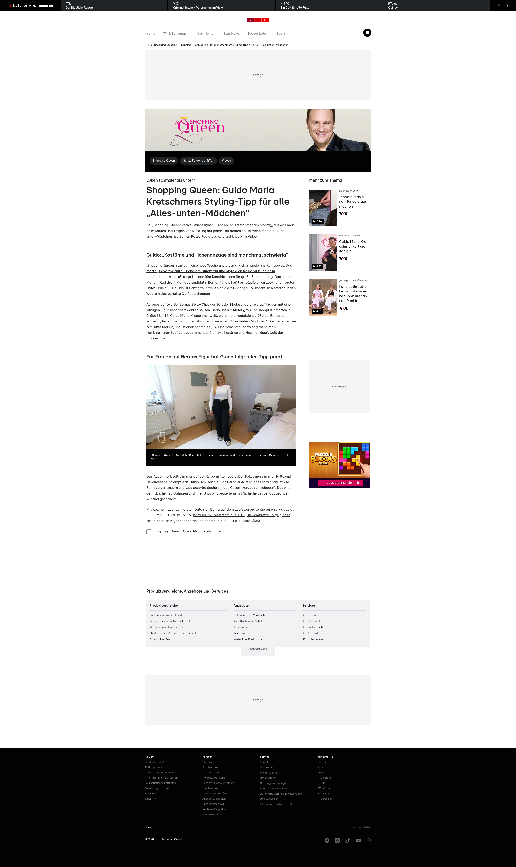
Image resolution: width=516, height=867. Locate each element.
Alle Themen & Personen (160, 772)
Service (264, 757)
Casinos (207, 762)
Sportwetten (210, 767)
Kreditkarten (210, 788)
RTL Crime (324, 788)
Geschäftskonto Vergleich (218, 783)
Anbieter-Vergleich (214, 809)
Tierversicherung (244, 633)
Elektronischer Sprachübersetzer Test (173, 633)
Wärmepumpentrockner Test (167, 627)
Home (148, 827)
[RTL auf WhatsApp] (368, 840)
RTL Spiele (324, 778)
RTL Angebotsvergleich (316, 633)
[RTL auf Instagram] (337, 840)
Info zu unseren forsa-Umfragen (279, 804)
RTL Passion (325, 799)
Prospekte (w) (211, 814)
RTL (147, 45)
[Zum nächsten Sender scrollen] (507, 6)
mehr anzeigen (258, 649)
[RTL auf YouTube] (358, 840)
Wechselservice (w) (214, 793)
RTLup (321, 783)
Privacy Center (269, 772)
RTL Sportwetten (312, 621)
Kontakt (265, 762)
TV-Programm (153, 767)
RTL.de (149, 757)
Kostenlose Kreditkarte (248, 639)
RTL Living (324, 793)
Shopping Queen (164, 45)
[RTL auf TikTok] (347, 840)
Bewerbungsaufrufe (157, 788)
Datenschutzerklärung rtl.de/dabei (281, 794)
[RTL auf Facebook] (327, 840)
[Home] (258, 20)
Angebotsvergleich (214, 799)
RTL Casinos (309, 615)
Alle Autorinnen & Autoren (161, 778)
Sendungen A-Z (154, 762)
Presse (322, 772)
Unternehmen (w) (213, 804)
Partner (207, 757)
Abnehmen (240, 627)
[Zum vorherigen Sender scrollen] (499, 6)
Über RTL (323, 762)
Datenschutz (268, 778)
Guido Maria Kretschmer (189, 315)
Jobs (321, 767)
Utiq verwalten (269, 799)
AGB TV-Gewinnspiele (273, 788)
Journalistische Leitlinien (160, 783)
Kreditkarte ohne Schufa (248, 621)
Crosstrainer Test (160, 639)
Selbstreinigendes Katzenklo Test (170, 621)
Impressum (267, 767)
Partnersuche (210, 772)
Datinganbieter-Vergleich (249, 615)
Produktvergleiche (213, 778)
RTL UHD (150, 793)
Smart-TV (151, 799)
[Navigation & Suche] (367, 33)
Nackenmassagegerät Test (166, 615)
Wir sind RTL (326, 757)
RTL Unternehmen (313, 639)
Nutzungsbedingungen (273, 783)
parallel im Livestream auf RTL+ (219, 515)
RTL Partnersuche (313, 627)
